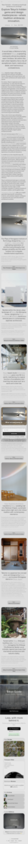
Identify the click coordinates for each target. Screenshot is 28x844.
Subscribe (14, 433)
